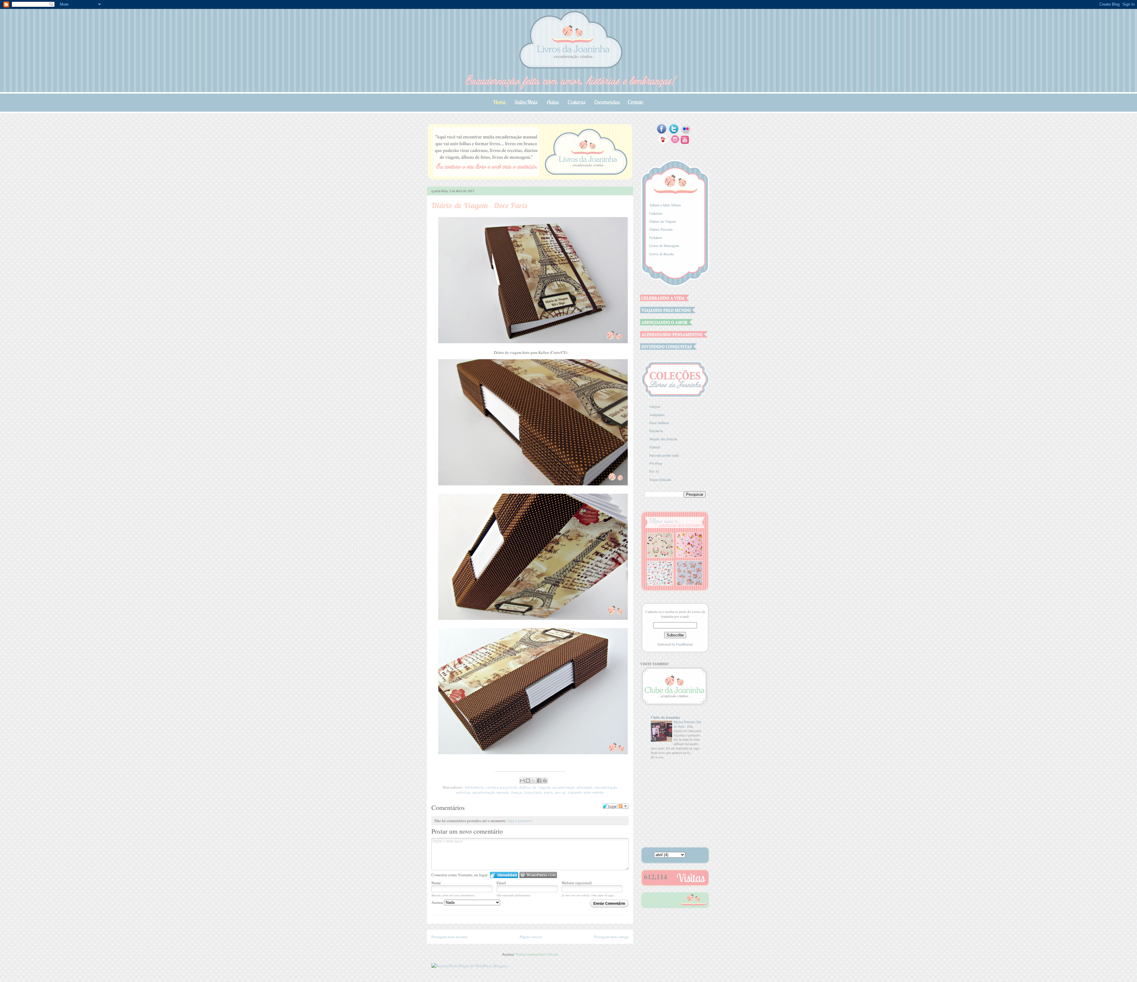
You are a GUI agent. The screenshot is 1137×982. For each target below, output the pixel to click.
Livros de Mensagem (664, 245)
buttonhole (474, 787)
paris (548, 792)
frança (516, 792)
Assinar (437, 902)
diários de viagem (534, 787)
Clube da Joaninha (665, 717)
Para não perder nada (664, 455)
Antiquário (656, 414)
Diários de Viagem (662, 221)
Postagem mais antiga (611, 936)
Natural (654, 447)
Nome (436, 882)
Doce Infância (659, 422)
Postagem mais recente (449, 936)
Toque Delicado (660, 479)
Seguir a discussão (623, 806)
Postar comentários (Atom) (537, 954)
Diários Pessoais (661, 229)
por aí (560, 792)
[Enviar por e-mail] (522, 781)
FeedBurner (684, 644)
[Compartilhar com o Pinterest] (545, 781)
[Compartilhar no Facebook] (539, 781)
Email (501, 882)
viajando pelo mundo (586, 792)
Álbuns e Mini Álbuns (665, 205)
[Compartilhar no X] (534, 781)
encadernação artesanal (572, 787)
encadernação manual (491, 792)
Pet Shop (655, 463)
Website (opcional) (577, 882)
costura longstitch (501, 787)
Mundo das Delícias (663, 439)
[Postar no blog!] (528, 781)
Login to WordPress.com (538, 875)
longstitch (533, 792)
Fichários (655, 237)
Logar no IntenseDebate (504, 875)
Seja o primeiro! (520, 820)
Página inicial (531, 936)
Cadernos (656, 213)
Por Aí (654, 471)
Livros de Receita (661, 253)
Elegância (656, 430)
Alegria (654, 406)
